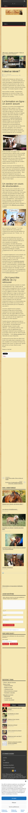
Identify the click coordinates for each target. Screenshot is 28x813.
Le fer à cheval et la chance (14, 730)
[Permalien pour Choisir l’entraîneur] (14, 565)
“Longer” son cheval (9, 699)
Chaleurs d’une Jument (13, 719)
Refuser (14, 802)
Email (4, 615)
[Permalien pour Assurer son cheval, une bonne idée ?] (14, 502)
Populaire (6, 705)
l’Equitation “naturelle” (9, 692)
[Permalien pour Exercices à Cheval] (4, 728)
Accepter (14, 798)
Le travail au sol (8, 698)
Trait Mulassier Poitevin (9, 767)
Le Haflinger (6, 762)
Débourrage (7, 696)
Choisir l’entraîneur (7, 567)
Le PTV (5, 757)
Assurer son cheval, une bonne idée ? (12, 504)
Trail (4, 760)
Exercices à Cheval (12, 725)
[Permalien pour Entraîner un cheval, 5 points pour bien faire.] (14, 526)
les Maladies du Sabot (13, 713)
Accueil (6, 52)
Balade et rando (8, 687)
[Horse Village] (14, 14)
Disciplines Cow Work (8, 765)
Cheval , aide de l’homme (9, 682)
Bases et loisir (8, 75)
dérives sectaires (18, 334)
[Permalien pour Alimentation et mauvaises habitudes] (14, 573)
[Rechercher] (24, 1)
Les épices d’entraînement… (10, 509)
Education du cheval (14, 75)
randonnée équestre (19, 261)
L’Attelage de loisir (8, 689)
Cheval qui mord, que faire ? (15, 736)
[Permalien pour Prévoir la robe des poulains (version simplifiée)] (4, 745)
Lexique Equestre (8, 685)
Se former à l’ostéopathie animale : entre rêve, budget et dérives (14, 482)
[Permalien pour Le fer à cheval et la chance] (4, 734)
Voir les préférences (14, 807)
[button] (25, 781)
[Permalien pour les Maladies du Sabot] (4, 717)
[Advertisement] (14, 38)
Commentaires (21, 705)
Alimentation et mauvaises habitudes (12, 586)
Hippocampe (9, 74)
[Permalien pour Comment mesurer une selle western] (4, 711)
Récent (14, 705)
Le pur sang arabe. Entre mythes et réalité (14, 478)
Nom (4, 610)
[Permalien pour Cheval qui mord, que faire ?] (4, 739)
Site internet (6, 620)
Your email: (5, 639)
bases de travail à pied (11, 272)
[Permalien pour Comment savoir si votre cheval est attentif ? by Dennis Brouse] (14, 545)
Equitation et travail (13, 52)
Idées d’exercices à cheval (10, 691)
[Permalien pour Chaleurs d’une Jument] (4, 722)
